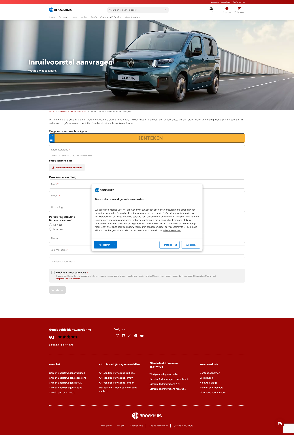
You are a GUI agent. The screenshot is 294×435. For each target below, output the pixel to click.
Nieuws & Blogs (208, 382)
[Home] (60, 9)
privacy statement (172, 230)
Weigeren (191, 244)
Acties (84, 17)
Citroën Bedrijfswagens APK (164, 383)
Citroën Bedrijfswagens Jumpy (116, 377)
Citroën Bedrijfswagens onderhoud (168, 379)
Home (51, 111)
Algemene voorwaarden (213, 392)
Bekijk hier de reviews (61, 344)
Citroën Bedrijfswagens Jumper (116, 382)
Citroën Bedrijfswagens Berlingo (117, 372)
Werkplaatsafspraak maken (164, 374)
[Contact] (280, 423)
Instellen (168, 244)
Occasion (63, 17)
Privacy (120, 425)
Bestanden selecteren (69, 167)
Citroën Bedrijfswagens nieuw (65, 382)
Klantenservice (239, 2)
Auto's (94, 17)
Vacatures (215, 2)
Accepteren (104, 244)
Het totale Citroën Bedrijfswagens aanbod (118, 389)
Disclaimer (106, 425)
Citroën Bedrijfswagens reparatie (167, 388)
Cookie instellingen (158, 425)
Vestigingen (226, 2)
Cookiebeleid (136, 425)
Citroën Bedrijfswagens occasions (67, 377)
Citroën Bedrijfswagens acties (65, 387)
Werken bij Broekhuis (211, 387)
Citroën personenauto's (62, 392)
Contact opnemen (210, 372)
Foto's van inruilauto (60, 161)
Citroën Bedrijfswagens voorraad (67, 372)
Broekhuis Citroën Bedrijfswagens (72, 111)
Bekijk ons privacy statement (68, 279)
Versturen (57, 290)
